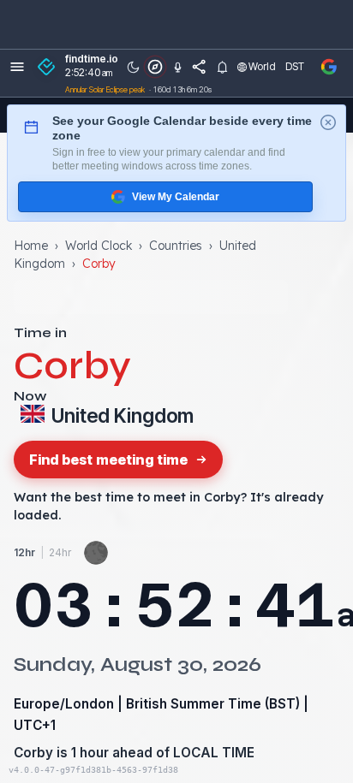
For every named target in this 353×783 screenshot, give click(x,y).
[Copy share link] (199, 66)
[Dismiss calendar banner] (328, 122)
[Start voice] (177, 66)
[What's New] (222, 66)
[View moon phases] (96, 553)
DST (294, 66)
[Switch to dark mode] (133, 66)
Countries (175, 245)
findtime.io (91, 59)
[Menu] (17, 66)
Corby (33, 752)
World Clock (98, 245)
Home (31, 245)
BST (282, 704)
